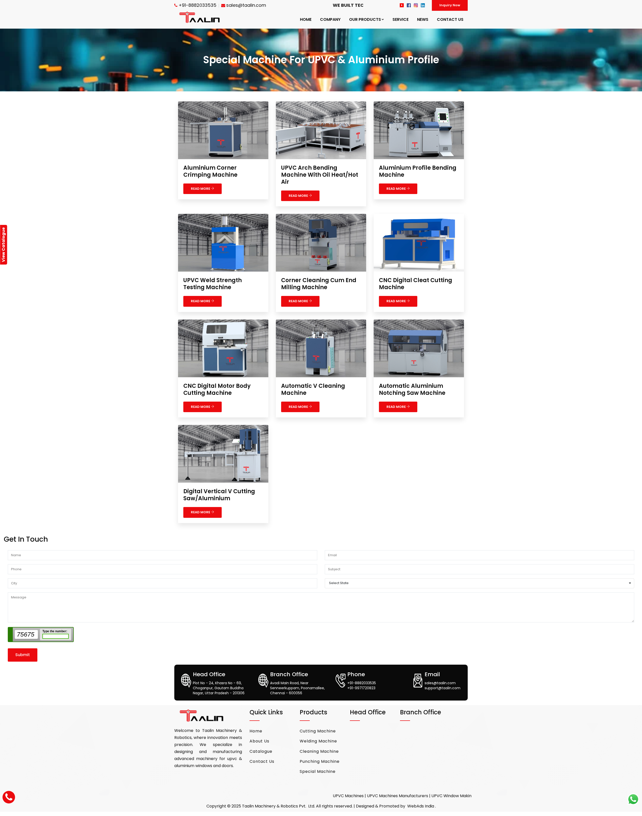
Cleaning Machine (319, 751)
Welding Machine (318, 741)
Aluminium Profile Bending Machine (417, 171)
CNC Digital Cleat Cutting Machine (415, 283)
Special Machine (318, 771)
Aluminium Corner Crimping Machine (210, 171)
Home (256, 731)
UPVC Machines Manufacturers (344, 796)
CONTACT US (450, 19)
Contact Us (262, 761)
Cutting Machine (318, 731)
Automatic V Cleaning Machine (313, 389)
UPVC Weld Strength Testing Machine (212, 283)
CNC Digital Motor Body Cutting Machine (217, 389)
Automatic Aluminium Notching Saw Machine (412, 389)
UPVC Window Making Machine (409, 796)
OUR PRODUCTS (365, 19)
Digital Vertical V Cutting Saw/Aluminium (219, 494)
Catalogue (261, 751)
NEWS (422, 19)
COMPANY (330, 19)
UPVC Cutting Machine (464, 796)
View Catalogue (3, 244)
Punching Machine (320, 761)
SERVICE (400, 19)
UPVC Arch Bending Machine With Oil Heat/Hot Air (319, 175)
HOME (305, 19)
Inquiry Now (449, 5)
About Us (259, 741)
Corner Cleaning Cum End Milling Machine (318, 283)
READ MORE (201, 188)
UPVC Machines (295, 796)
